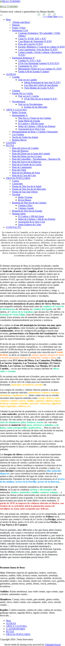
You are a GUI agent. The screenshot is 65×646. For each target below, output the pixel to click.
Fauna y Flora (18, 27)
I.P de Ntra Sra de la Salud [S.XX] (40, 99)
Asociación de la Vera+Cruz (31, 129)
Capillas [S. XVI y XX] (29, 60)
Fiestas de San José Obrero (25, 191)
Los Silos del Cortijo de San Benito (41, 85)
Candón (16, 77)
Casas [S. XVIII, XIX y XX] (32, 38)
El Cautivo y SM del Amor (31, 123)
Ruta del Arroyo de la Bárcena (26, 161)
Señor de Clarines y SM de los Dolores (36, 126)
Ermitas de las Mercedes (35, 107)
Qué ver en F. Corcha (28, 96)
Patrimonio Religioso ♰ (23, 58)
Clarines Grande (26, 208)
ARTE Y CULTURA (16, 109)
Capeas (15, 181)
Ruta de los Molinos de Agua (26, 172)
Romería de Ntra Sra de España (27, 211)
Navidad (16, 194)
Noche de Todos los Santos (25, 137)
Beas (8, 19)
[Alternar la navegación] (1, 15)
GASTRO (11, 142)
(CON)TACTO (13, 227)
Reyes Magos (24, 200)
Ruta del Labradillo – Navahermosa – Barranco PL (36, 159)
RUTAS (10, 145)
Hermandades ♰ (20, 115)
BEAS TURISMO (9, 6)
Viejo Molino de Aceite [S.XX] (39, 88)
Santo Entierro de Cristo (29, 224)
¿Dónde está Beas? (21, 22)
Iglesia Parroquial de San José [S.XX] (42, 82)
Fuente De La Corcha (22, 93)
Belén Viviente (19, 112)
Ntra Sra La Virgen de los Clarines (34, 118)
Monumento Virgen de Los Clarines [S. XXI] (40, 68)
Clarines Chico (25, 205)
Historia (16, 25)
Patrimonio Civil (20, 30)
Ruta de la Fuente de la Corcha (27, 164)
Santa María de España (29, 120)
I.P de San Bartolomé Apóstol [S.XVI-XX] (38, 63)
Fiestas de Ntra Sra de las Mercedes (29, 189)
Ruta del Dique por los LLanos (27, 156)
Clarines (16, 90)
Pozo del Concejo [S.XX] (30, 44)
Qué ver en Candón (27, 79)
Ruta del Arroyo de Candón (25, 148)
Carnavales (17, 183)
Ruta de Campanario (22, 167)
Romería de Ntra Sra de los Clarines (29, 202)
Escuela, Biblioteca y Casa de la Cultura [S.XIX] (41, 46)
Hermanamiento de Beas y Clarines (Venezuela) (35, 131)
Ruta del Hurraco (20, 151)
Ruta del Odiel (19, 170)
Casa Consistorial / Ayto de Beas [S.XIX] (38, 49)
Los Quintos (18, 134)
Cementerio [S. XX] (27, 66)
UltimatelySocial (53, 644)
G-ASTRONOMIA (15, 628)
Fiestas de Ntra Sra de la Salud (26, 186)
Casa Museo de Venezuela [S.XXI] (35, 41)
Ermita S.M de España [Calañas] (33, 71)
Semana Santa (19, 213)
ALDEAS (11, 74)
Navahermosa (18, 101)
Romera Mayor (19, 140)
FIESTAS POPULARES (18, 178)
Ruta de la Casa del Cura (24, 175)
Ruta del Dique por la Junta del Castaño (31, 153)
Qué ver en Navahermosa (30, 104)
